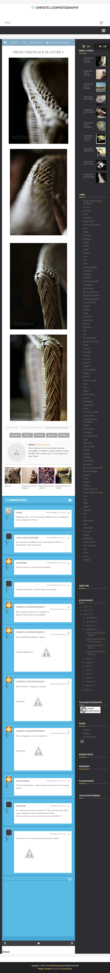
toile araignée (89, 545)
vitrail (85, 552)
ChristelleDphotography (57, 8)
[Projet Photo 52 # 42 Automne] (46, 475)
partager (87, 457)
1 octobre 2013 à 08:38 (57, 806)
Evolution (87, 316)
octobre (89, 625)
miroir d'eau (88, 415)
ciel (84, 260)
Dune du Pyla (89, 302)
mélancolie (88, 405)
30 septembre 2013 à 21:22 (60, 684)
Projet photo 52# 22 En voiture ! (88, 137)
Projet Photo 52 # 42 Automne (46, 487)
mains (86, 398)
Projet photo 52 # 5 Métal (88, 98)
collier (86, 263)
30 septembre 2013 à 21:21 (60, 635)
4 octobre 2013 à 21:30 (57, 834)
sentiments (88, 520)
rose (85, 513)
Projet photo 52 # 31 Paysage (88, 86)
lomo (85, 383)
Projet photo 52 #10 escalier (62, 487)
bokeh (86, 231)
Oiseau (86, 449)
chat (85, 256)
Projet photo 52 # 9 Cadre (88, 162)
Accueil (86, 729)
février (89, 681)
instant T (87, 366)
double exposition (91, 295)
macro (86, 390)
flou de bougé (89, 337)
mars (88, 677)
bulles (86, 245)
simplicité (87, 527)
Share (28, 435)
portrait (86, 485)
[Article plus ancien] (72, 943)
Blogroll (86, 733)
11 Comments (12, 427)
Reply (7, 517)
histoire (86, 355)
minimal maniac (90, 412)
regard (86, 506)
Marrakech (88, 401)
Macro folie (88, 394)
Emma (19, 512)
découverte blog (90, 291)
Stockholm (88, 538)
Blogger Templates (45, 969)
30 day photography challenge (92, 202)
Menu (8, 22)
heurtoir (86, 348)
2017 (86, 606)
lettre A (86, 376)
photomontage (90, 471)
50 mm (23, 427)
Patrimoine (88, 460)
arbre (85, 214)
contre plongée (90, 267)
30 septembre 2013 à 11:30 (56, 585)
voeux (86, 556)
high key (87, 351)
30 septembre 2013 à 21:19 (60, 609)
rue (84, 517)
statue (86, 534)
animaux (87, 210)
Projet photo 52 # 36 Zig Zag (95, 652)
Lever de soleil (89, 380)
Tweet (16, 435)
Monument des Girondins (90, 420)
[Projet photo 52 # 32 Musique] (30, 475)
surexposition (89, 541)
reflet (85, 503)
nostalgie (87, 432)
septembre (91, 629)
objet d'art (87, 442)
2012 (86, 689)
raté (85, 499)
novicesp (21, 806)
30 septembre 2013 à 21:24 (60, 733)
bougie (86, 242)
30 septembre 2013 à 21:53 (56, 781)
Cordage (87, 274)
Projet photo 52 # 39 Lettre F (38, 52)
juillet (88, 662)
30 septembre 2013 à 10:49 (56, 563)
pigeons (87, 474)
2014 (86, 610)
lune (85, 387)
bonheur (87, 235)
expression (88, 320)
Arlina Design (67, 969)
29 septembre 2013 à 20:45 (56, 513)
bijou (85, 228)
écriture (86, 306)
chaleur (86, 253)
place (85, 478)
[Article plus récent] (5, 943)
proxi (85, 496)
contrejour (88, 270)
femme (86, 323)
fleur (85, 330)
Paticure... (8, 486)
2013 (86, 614)
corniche (87, 277)
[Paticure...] (13, 475)
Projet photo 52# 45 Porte (88, 149)
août (88, 658)
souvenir (87, 531)
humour (86, 359)
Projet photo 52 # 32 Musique (29, 487)
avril (88, 673)
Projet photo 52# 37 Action (95, 646)
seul (85, 524)
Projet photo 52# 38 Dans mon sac (95, 640)
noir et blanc (89, 428)
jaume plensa (89, 369)
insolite (86, 362)
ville (85, 549)
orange (86, 453)
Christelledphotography (30, 607)
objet (85, 439)
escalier (86, 309)
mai (88, 670)
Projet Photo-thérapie (93, 492)
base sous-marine (91, 224)
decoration (88, 284)
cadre (85, 249)
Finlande (87, 327)
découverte (88, 288)
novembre (91, 621)
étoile (85, 313)
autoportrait (88, 221)
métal (85, 408)
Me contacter (89, 736)
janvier (89, 685)
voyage (86, 559)
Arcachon (87, 217)
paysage (87, 464)
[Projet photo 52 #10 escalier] (63, 475)
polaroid (87, 481)
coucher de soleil (91, 281)
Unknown (21, 562)
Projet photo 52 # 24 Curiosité (88, 60)
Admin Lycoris (42, 445)
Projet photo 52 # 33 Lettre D (89, 112)
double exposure (91, 298)
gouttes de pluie (90, 341)
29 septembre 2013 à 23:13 (56, 538)
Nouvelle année (90, 435)
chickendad (23, 781)
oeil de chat (88, 446)
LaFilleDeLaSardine (27, 537)
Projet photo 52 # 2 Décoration (88, 125)
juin (88, 666)
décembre (90, 617)
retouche (87, 510)
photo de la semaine (92, 467)
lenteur (86, 373)
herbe (85, 344)
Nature (86, 425)
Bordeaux (87, 238)
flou (28, 427)
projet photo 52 (36, 427)
